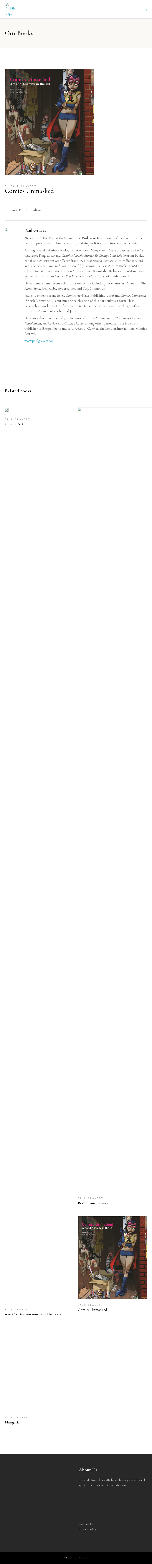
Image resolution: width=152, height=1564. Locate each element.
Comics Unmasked (92, 1309)
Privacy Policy (87, 1529)
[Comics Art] (7, 410)
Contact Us (86, 1524)
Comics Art (14, 424)
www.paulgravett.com (39, 341)
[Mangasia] (39, 1370)
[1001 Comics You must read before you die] (39, 1259)
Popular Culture (30, 210)
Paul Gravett (24, 186)
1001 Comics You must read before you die (38, 1314)
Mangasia (12, 1422)
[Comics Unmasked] (112, 1257)
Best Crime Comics (93, 1203)
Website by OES (76, 1558)
